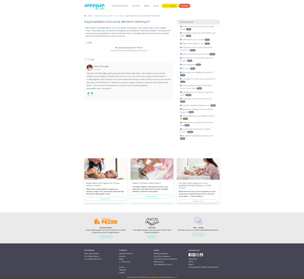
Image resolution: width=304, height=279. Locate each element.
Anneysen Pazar (105, 237)
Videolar (122, 273)
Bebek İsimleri (159, 262)
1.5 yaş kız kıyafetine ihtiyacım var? (198, 105)
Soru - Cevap (198, 234)
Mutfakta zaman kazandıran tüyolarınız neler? (197, 93)
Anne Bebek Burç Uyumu (163, 264)
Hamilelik (136, 6)
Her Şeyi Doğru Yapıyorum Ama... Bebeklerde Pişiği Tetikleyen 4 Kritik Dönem (195, 185)
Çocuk (156, 6)
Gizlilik (191, 261)
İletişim (191, 264)
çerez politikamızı (153, 277)
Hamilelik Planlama (120, 6)
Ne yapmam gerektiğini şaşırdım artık (197, 136)
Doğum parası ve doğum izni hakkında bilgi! (196, 123)
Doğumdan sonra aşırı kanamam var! (196, 99)
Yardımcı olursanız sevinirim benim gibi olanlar (197, 27)
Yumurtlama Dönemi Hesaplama (165, 259)
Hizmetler (184, 6)
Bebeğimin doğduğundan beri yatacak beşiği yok (196, 110)
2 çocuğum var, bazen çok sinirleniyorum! (198, 80)
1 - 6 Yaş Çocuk (124, 262)
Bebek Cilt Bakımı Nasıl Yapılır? (146, 183)
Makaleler (122, 270)
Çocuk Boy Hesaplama (162, 256)
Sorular (121, 267)
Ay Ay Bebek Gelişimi (91, 256)
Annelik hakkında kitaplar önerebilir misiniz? (195, 130)
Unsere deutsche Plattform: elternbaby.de (203, 267)
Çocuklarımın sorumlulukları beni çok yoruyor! (196, 59)
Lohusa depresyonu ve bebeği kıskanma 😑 (197, 117)
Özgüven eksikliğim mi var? (195, 43)
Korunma (188, 68)
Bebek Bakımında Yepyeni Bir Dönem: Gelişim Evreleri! (103, 184)
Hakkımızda (193, 259)
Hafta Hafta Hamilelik (91, 253)
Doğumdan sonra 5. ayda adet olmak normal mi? (196, 48)
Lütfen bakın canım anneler (195, 39)
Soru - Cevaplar (169, 6)
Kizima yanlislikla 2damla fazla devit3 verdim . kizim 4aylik (196, 86)
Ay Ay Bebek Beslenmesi (93, 259)
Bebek (146, 6)
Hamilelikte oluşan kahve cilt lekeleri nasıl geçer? (198, 34)
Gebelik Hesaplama (161, 253)
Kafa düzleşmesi (191, 64)
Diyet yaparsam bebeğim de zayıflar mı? (197, 73)
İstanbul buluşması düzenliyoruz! (198, 54)
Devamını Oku (106, 199)
